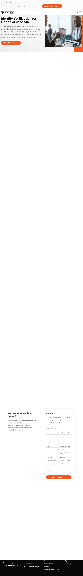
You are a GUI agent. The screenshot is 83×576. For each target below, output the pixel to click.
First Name (49, 430)
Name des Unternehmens (52, 438)
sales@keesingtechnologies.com (9, 6)
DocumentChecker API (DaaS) (31, 564)
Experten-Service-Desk (70, 561)
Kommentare (62, 457)
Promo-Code (49, 457)
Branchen (46, 561)
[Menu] (80, 12)
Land (61, 438)
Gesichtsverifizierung (8, 563)
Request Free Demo (9, 43)
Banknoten (26, 561)
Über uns (46, 566)
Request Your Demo (51, 6)
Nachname (62, 430)
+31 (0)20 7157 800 (37, 6)
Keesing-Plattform (48, 564)
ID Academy (68, 564)
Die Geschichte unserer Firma (51, 569)
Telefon (48, 446)
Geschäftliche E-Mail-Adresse (65, 446)
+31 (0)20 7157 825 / (26, 6)
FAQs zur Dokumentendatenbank (31, 566)
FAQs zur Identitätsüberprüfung (10, 566)
